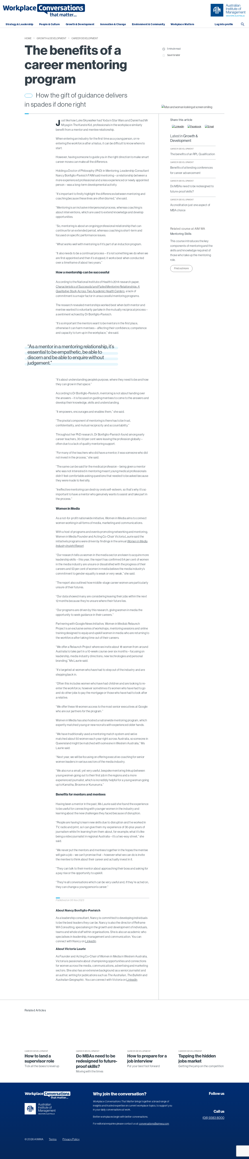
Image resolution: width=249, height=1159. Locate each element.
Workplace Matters (182, 24)
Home (28, 38)
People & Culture (49, 24)
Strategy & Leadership (19, 24)
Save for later (173, 55)
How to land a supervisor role (39, 1058)
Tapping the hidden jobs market (197, 1058)
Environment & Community (148, 24)
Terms (53, 1139)
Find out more (181, 268)
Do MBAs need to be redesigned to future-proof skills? (96, 1061)
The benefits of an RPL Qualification (192, 154)
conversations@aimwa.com (154, 1123)
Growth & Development (80, 24)
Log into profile (224, 24)
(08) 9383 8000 (213, 1118)
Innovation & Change (113, 24)
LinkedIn (90, 941)
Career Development (84, 38)
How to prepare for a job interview (147, 1058)
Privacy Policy (71, 1139)
